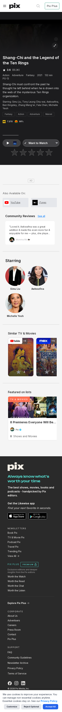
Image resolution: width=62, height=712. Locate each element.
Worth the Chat (16, 585)
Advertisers (14, 620)
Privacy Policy (15, 668)
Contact (12, 634)
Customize (12, 706)
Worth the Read (16, 581)
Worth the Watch (17, 576)
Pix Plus (12, 639)
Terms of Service (17, 673)
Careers (12, 625)
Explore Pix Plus (17, 603)
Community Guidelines (20, 657)
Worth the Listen (16, 590)
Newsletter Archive (18, 662)
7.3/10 (10, 121)
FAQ (10, 652)
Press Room (14, 629)
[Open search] (38, 6)
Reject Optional (31, 706)
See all (41, 216)
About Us (13, 615)
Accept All (50, 706)
